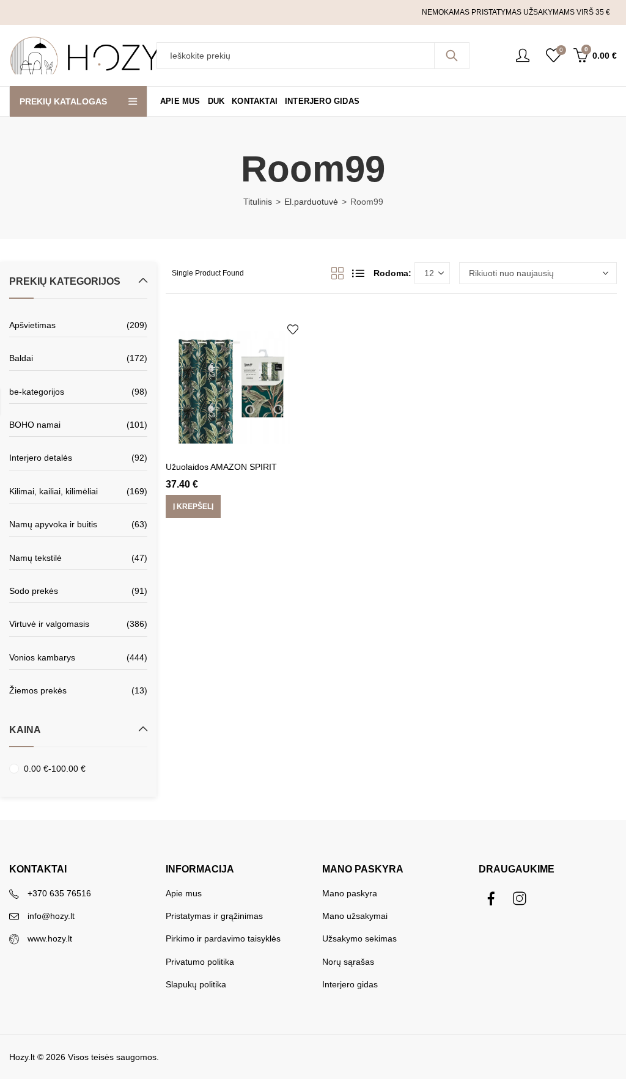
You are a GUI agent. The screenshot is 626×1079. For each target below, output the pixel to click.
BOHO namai (35, 425)
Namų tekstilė (35, 558)
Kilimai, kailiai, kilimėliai (53, 491)
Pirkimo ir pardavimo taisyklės (223, 938)
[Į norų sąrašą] (293, 329)
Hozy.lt (22, 1057)
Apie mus (184, 893)
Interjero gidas (350, 984)
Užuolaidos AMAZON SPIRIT (221, 467)
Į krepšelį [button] (193, 507)
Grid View (337, 273)
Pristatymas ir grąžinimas (214, 916)
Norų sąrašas (348, 962)
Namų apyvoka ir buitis (53, 524)
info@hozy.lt (51, 916)
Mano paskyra (349, 893)
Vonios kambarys (42, 657)
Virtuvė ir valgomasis (49, 624)
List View (358, 273)
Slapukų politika (196, 984)
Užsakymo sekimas (359, 938)
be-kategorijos (36, 392)
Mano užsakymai (355, 916)
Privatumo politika (200, 962)
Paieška (452, 55)
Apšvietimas (32, 325)
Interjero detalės (40, 458)
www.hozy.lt (50, 938)
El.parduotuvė (311, 202)
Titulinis (257, 202)
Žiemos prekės (38, 690)
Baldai (21, 358)
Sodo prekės (33, 591)
